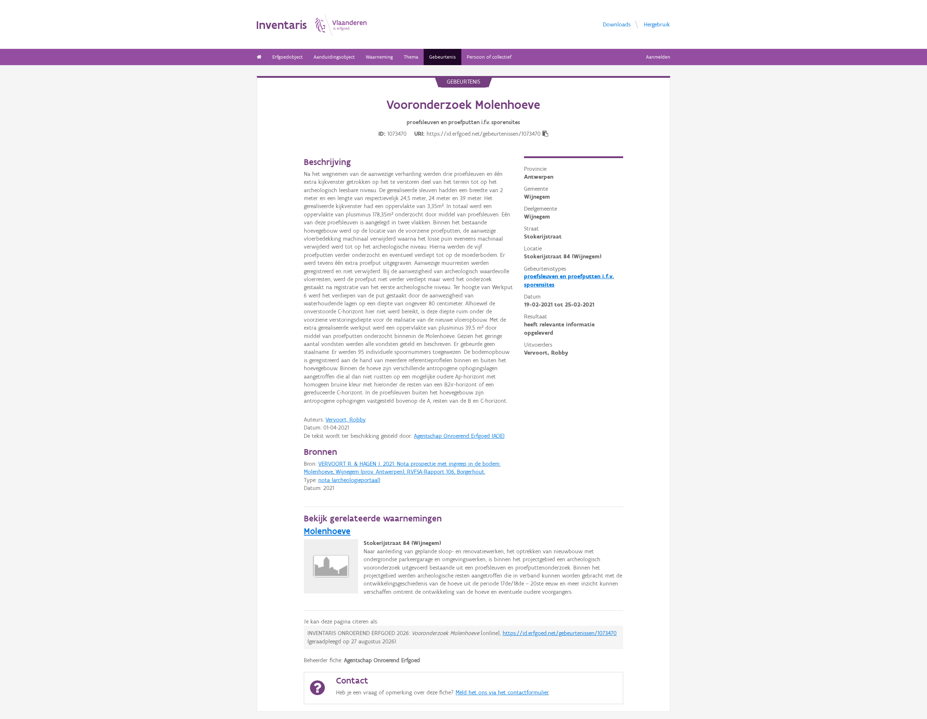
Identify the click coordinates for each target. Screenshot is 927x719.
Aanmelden (658, 57)
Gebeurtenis (442, 57)
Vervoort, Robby (346, 419)
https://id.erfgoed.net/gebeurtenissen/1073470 (560, 633)
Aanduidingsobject (334, 57)
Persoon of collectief (489, 57)
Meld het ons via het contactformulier (502, 692)
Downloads (616, 24)
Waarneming (379, 57)
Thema (411, 57)
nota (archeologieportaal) (349, 480)
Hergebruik (657, 24)
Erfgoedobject (287, 57)
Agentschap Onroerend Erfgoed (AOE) (459, 435)
